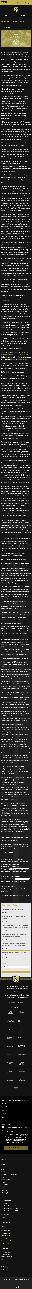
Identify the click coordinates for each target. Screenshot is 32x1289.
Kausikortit (5, 1184)
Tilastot (3, 1217)
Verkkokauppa (20, 2)
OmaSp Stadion (5, 1230)
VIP (3, 1187)
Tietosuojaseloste (6, 1262)
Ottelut (4, 1177)
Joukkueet (4, 1167)
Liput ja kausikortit (6, 1179)
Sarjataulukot (6, 1219)
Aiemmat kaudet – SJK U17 (11, 1211)
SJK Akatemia (5, 1172)
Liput (4, 1182)
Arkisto (3, 1164)
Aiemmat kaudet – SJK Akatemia (12, 1208)
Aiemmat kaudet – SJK (10, 1205)
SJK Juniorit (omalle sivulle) (9, 1174)
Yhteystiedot (5, 1252)
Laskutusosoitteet (6, 1256)
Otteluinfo (4, 1190)
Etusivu (3, 1159)
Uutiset (8, 27)
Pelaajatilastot (6, 1222)
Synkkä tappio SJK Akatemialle (12, 909)
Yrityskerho (5, 1248)
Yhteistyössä (5, 1243)
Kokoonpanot (5, 1214)
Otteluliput (4, 2)
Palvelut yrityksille (6, 1241)
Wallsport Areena (6, 1233)
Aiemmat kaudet (7, 1203)
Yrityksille (5, 1239)
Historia (3, 1228)
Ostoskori (4, 1269)
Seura (3, 1226)
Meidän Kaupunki (7, 1246)
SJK (2, 1169)
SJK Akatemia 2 (7, 1200)
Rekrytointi (4, 1259)
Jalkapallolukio (5, 1235)
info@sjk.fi (16, 991)
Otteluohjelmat (5, 1193)
